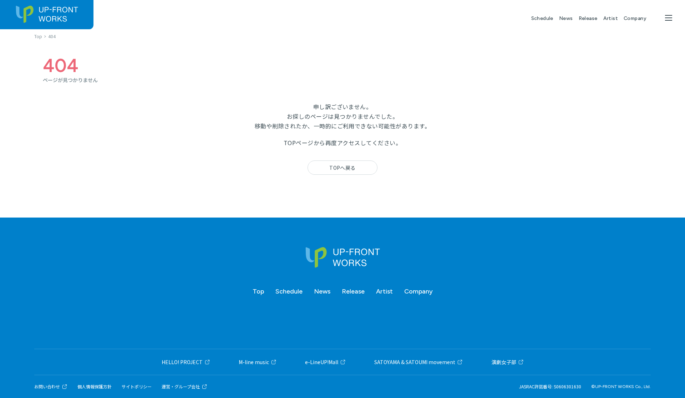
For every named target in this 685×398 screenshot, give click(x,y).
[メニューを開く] (668, 18)
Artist (610, 18)
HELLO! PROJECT (182, 362)
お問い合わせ (47, 386)
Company (635, 18)
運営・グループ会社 (181, 386)
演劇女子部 (503, 362)
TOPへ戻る (342, 167)
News (566, 18)
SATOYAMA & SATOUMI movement (414, 362)
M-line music (254, 362)
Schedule (542, 18)
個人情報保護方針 (94, 386)
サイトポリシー (137, 386)
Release (588, 18)
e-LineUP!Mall (321, 362)
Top (258, 291)
